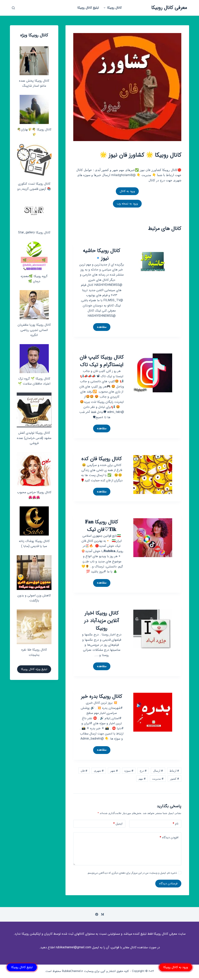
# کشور (174, 778)
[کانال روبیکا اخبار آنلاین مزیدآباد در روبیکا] (152, 628)
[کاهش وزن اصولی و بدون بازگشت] (34, 572)
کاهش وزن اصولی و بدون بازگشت (34, 598)
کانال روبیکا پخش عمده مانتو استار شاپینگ (34, 83)
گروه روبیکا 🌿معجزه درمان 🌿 (34, 279)
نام (175, 823)
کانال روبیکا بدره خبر (101, 697)
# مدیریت (157, 778)
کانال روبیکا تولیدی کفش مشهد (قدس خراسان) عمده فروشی (34, 438)
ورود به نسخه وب (127, 203)
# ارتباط (174, 770)
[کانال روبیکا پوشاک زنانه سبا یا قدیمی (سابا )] (34, 521)
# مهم (142, 778)
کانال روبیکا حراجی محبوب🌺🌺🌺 (34, 495)
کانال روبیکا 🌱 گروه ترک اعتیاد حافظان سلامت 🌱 (34, 381)
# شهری (99, 770)
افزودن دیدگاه (169, 837)
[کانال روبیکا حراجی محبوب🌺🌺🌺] (34, 469)
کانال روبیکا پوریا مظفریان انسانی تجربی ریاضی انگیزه (34, 330)
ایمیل (117, 823)
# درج (143, 770)
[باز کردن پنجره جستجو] (13, 7)
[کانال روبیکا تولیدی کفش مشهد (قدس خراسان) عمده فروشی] (34, 410)
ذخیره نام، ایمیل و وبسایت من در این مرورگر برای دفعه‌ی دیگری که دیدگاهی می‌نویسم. (132, 873)
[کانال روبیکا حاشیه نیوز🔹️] (152, 261)
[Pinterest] (96, 914)
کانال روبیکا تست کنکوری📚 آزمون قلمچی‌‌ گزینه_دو (34, 186)
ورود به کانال (127, 191)
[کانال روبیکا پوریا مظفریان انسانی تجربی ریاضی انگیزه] (34, 304)
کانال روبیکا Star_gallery (34, 232)
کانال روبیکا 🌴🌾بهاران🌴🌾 (34, 132)
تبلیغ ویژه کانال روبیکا (34, 669)
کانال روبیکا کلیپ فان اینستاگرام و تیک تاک (102, 361)
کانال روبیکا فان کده (101, 459)
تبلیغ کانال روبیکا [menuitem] (88, 7)
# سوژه (128, 770)
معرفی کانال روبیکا (169, 7)
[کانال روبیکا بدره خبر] (152, 712)
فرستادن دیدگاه (168, 883)
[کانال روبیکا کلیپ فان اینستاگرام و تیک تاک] (152, 373)
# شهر (114, 770)
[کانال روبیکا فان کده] (152, 474)
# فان (84, 770)
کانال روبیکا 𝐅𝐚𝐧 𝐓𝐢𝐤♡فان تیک (101, 526)
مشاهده (100, 328)
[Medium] (102, 914)
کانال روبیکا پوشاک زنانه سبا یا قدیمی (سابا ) (34, 544)
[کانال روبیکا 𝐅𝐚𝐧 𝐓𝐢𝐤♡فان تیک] (152, 537)
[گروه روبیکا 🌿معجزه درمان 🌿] (34, 256)
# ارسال (158, 770)
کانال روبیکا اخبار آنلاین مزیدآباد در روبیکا (101, 620)
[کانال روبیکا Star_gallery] (34, 212)
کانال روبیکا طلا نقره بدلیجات (34, 652)
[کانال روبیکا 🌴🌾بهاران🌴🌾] (34, 109)
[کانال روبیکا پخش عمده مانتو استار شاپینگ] (34, 60)
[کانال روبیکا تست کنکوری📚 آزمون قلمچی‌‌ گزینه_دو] (34, 161)
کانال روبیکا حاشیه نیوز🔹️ (101, 254)
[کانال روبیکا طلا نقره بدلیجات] (34, 626)
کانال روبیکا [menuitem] (114, 7)
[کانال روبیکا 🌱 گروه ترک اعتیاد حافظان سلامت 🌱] (34, 358)
